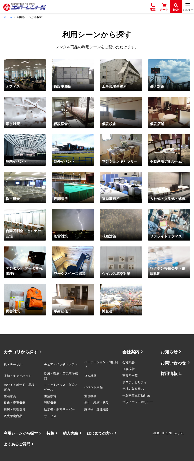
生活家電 (50, 396)
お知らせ (169, 352)
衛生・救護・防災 (96, 402)
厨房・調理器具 (14, 409)
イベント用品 (93, 387)
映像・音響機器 (14, 402)
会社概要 (128, 362)
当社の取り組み (133, 388)
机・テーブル (13, 364)
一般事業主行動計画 (136, 395)
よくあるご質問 (17, 444)
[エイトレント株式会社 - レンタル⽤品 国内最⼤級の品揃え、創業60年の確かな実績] (24, 7)
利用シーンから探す (21, 433)
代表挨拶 (128, 368)
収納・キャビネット (17, 375)
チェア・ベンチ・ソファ (61, 364)
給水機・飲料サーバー (59, 409)
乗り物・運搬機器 (96, 409)
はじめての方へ (100, 433)
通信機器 (90, 396)
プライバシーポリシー (137, 402)
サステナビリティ (134, 382)
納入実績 (70, 433)
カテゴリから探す (21, 352)
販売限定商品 (13, 416)
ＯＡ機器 (90, 375)
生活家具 (10, 396)
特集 (50, 433)
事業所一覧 (130, 375)
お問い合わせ (173, 362)
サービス (50, 416)
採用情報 (169, 373)
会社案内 (130, 352)
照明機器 (50, 402)
